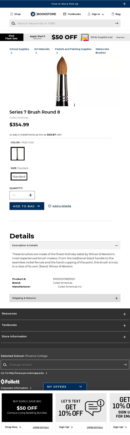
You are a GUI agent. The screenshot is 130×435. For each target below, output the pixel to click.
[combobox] (65, 365)
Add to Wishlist (61, 206)
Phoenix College (24, 355)
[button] (65, 4)
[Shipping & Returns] (65, 298)
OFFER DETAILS (41, 427)
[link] (115, 14)
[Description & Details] (65, 245)
